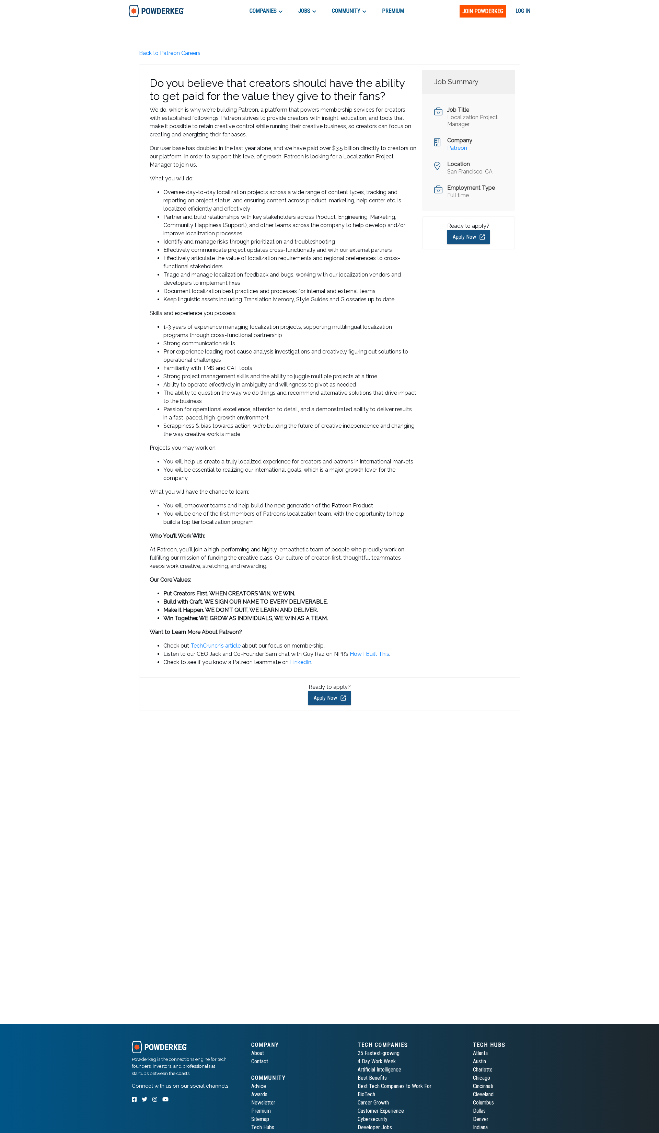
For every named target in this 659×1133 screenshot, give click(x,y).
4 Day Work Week (377, 1061)
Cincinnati (483, 1086)
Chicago (481, 1078)
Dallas (479, 1111)
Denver (480, 1119)
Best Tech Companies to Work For (394, 1086)
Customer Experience (381, 1111)
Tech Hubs (262, 1127)
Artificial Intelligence (379, 1069)
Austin (479, 1061)
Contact (259, 1061)
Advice (258, 1086)
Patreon (457, 148)
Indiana (480, 1127)
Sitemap (260, 1119)
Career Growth (373, 1102)
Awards (259, 1094)
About (257, 1053)
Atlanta (480, 1053)
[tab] (156, 11)
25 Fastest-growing (379, 1053)
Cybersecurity (373, 1119)
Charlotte (483, 1069)
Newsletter (263, 1102)
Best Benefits (372, 1078)
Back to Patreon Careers (169, 53)
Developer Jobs (375, 1127)
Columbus (483, 1102)
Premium (261, 1111)
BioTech (366, 1094)
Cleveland (483, 1094)
